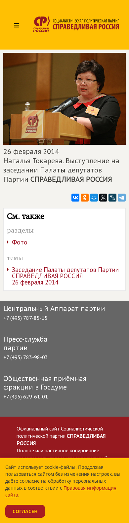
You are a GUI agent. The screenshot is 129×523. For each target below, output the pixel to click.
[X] (103, 198)
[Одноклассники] (85, 198)
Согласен (25, 511)
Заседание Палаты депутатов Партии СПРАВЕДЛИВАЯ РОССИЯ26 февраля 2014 (65, 276)
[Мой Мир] (94, 198)
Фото (19, 242)
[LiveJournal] (112, 198)
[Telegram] (122, 198)
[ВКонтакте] (75, 198)
